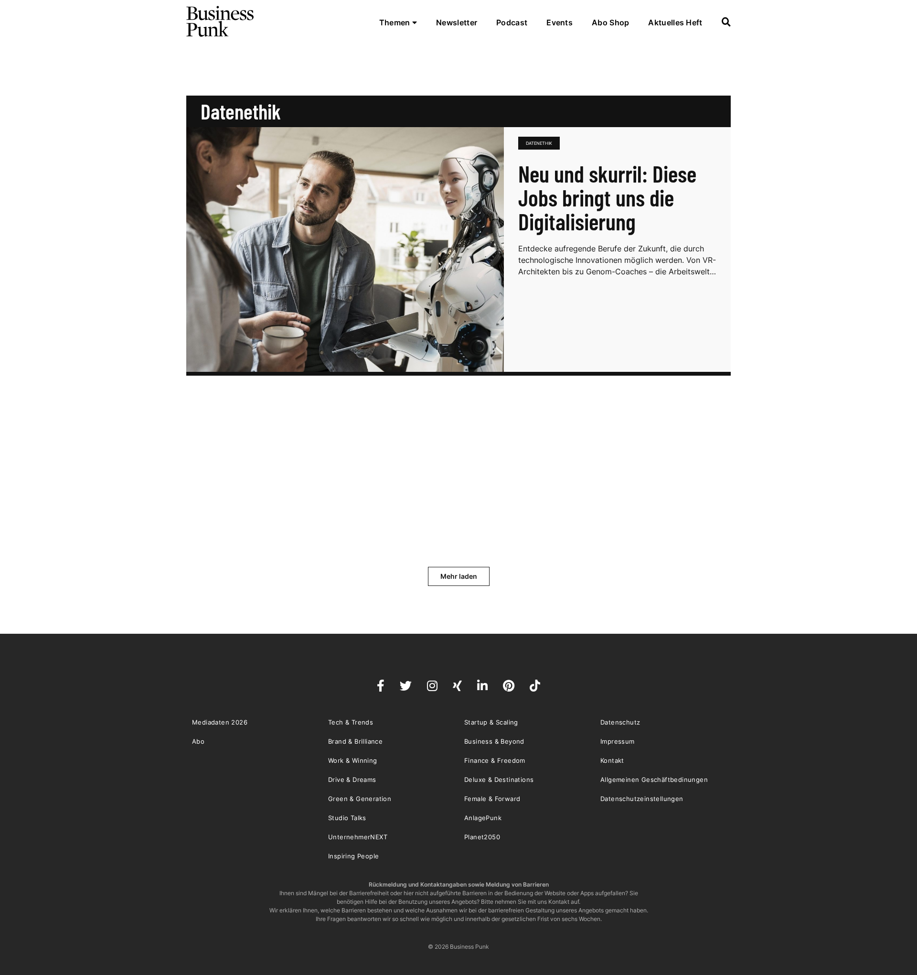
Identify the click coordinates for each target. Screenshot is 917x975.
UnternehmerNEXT (357, 837)
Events (559, 22)
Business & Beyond (494, 741)
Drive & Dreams (352, 779)
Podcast (511, 22)
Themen (395, 22)
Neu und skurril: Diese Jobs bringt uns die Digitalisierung (607, 197)
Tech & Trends (350, 722)
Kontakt (612, 760)
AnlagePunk (482, 818)
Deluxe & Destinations (498, 779)
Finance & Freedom (494, 760)
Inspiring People (353, 856)
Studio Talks (347, 818)
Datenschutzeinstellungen (641, 798)
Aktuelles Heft (675, 22)
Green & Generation (359, 798)
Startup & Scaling (491, 722)
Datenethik (539, 143)
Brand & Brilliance (355, 741)
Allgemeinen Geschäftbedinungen (654, 779)
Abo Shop (610, 22)
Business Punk (220, 21)
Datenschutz (620, 722)
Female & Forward (492, 798)
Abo (198, 741)
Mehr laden (458, 576)
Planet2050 (482, 837)
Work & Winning (352, 760)
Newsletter (456, 22)
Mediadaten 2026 (219, 722)
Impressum (617, 741)
